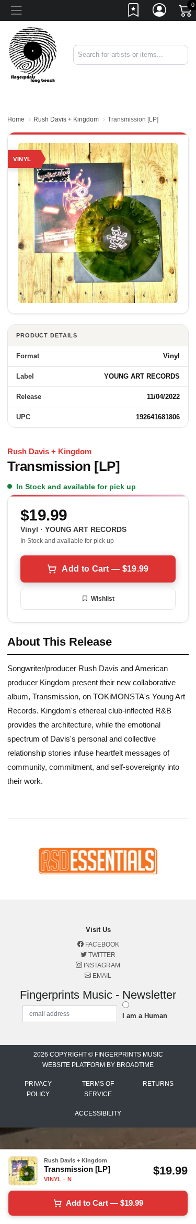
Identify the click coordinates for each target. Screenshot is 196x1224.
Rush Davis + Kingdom (66, 119)
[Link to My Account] (160, 12)
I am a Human (144, 1016)
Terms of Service (98, 1089)
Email (101, 975)
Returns (158, 1083)
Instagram (101, 965)
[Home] (32, 54)
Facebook (101, 944)
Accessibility (98, 1113)
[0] (186, 12)
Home (16, 119)
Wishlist (102, 598)
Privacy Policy (38, 1089)
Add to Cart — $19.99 (105, 568)
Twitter (101, 955)
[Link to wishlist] (133, 12)
